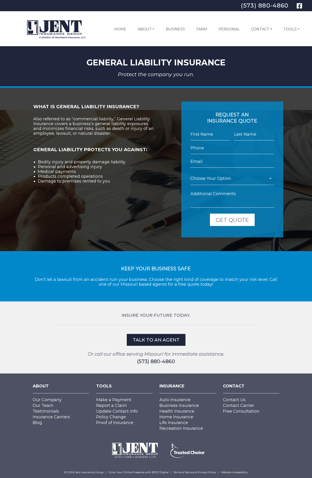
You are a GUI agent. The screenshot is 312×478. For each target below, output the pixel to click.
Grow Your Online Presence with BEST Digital (138, 472)
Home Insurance (176, 416)
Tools (290, 29)
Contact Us (234, 399)
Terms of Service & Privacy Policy (194, 472)
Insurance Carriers (51, 416)
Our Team (43, 405)
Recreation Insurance (181, 428)
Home (120, 29)
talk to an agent (156, 340)
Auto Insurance (174, 399)
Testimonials (46, 411)
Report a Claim (111, 405)
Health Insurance (176, 411)
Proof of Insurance (114, 422)
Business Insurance (179, 405)
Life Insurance (173, 422)
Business (175, 29)
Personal (229, 29)
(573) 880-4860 (264, 5)
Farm (201, 29)
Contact (260, 29)
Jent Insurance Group (89, 472)
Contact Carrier (238, 405)
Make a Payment (113, 399)
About (145, 29)
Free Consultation (241, 411)
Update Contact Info (117, 411)
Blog (37, 422)
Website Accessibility (234, 472)
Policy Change (111, 416)
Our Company (47, 399)
